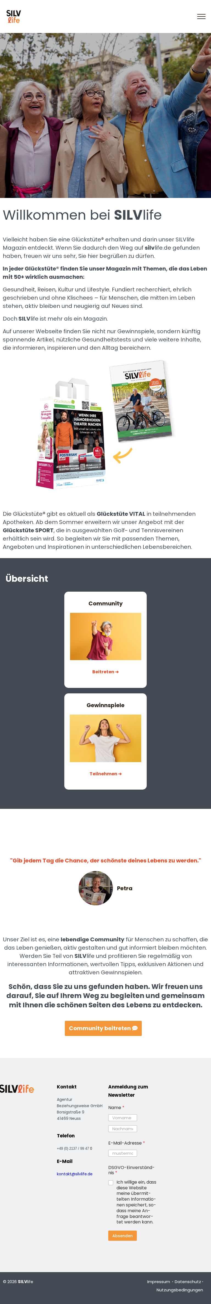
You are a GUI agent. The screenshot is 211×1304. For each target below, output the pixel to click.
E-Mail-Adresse (126, 1143)
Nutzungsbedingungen (180, 1290)
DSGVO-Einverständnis (131, 1170)
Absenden (122, 1236)
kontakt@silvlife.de (75, 1174)
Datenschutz (188, 1281)
